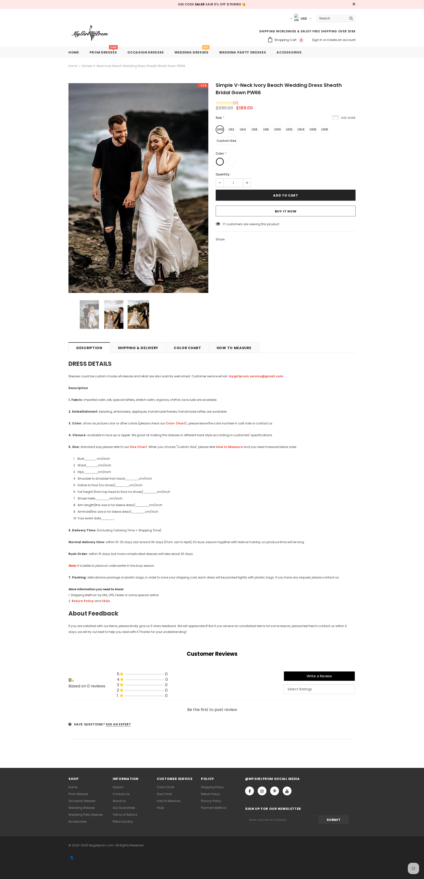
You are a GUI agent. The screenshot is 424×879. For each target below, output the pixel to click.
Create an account (341, 40)
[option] (138, 188)
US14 (301, 129)
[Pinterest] (274, 791)
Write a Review (319, 676)
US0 (220, 129)
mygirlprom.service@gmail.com (255, 376)
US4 (243, 129)
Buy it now (286, 211)
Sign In (317, 40)
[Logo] (93, 33)
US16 (313, 129)
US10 (277, 129)
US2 (231, 129)
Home (72, 66)
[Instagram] (262, 791)
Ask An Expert (118, 724)
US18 (324, 129)
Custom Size (226, 141)
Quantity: (223, 174)
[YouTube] (287, 791)
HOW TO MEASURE (234, 347)
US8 (266, 129)
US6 (254, 129)
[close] (353, 4)
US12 (289, 129)
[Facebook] (249, 791)
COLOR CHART (187, 347)
